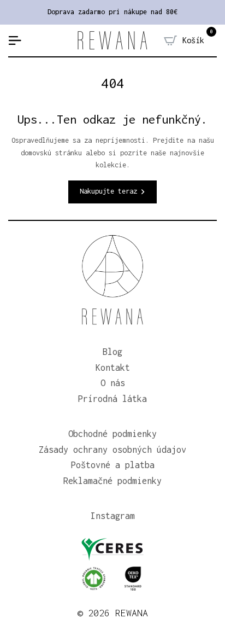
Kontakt (113, 367)
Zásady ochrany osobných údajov (112, 449)
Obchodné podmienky (112, 434)
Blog (112, 352)
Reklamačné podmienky (112, 481)
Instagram (113, 516)
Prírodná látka (112, 399)
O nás (112, 383)
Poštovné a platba (113, 465)
